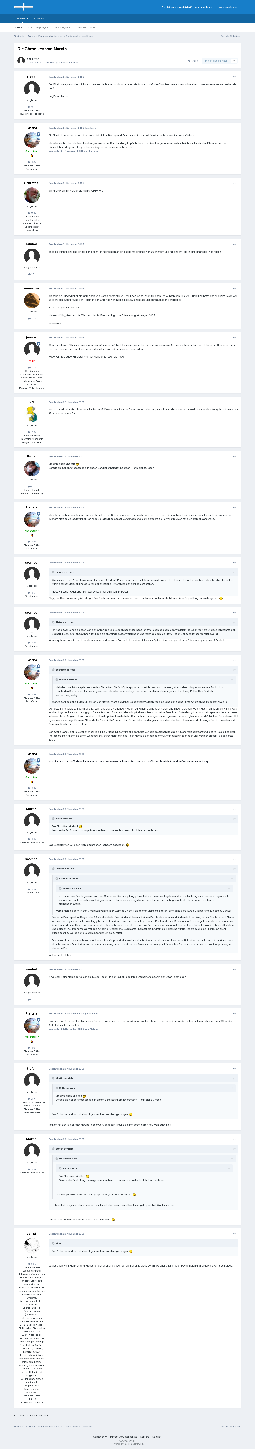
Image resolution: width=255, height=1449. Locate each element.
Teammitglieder (63, 27)
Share (194, 60)
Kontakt (144, 1436)
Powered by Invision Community (127, 1444)
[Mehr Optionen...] (234, 77)
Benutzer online (86, 27)
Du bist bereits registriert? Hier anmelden (186, 7)
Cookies (157, 1436)
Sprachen (99, 1436)
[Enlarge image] (77, 463)
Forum (18, 27)
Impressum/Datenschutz (123, 1436)
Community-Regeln (38, 27)
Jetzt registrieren (228, 7)
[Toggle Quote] (53, 572)
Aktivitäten (39, 18)
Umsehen (22, 18)
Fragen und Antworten (65, 62)
